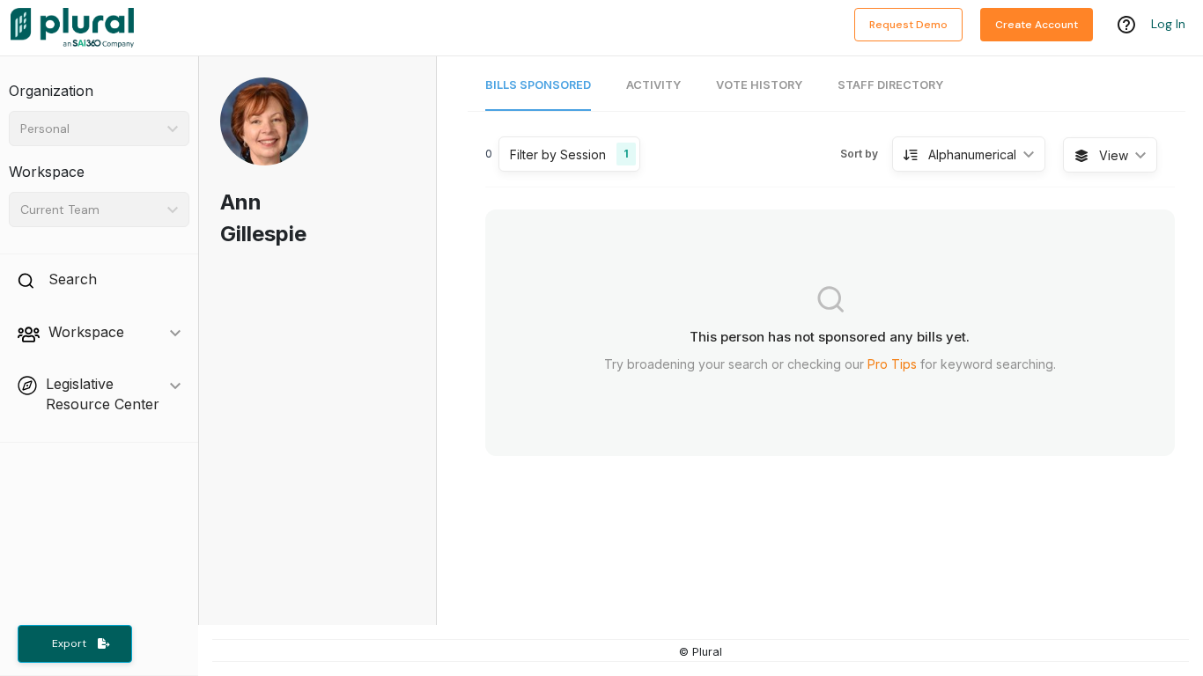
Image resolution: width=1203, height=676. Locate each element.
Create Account (1036, 25)
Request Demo (908, 25)
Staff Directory (890, 85)
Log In (1168, 24)
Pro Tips (892, 363)
